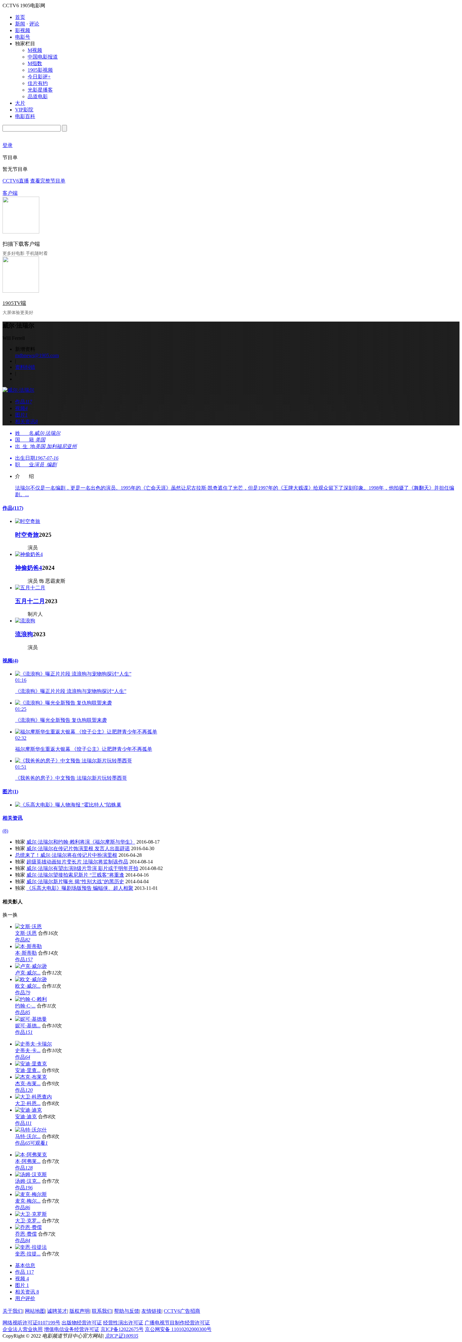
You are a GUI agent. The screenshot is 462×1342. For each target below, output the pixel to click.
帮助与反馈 (126, 1311)
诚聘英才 (57, 1311)
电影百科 (25, 116)
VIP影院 (24, 109)
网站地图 (35, 1311)
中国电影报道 (43, 56)
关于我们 (13, 1311)
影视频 (22, 30)
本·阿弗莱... (28, 1161)
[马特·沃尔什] (31, 1129)
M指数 (35, 63)
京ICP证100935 (121, 1336)
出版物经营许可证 (82, 1322)
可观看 (39, 1143)
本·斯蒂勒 (26, 953)
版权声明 (79, 1311)
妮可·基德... (28, 1025)
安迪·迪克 (26, 1116)
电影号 (22, 37)
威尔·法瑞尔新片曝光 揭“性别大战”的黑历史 (75, 881)
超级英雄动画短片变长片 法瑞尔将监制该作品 (77, 861)
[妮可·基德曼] (31, 1019)
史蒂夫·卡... (28, 1050)
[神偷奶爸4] (29, 554)
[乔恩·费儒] (28, 1227)
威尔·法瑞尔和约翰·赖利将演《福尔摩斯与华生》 (80, 842)
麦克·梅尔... (28, 1201)
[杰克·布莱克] (31, 1077)
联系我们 (102, 1311)
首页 (20, 17)
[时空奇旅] (27, 521)
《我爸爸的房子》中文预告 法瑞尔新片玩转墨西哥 (71, 778)
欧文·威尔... (28, 986)
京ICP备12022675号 (122, 1329)
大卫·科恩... (28, 1103)
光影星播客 (40, 90)
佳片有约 (38, 83)
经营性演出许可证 (123, 1322)
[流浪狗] (25, 620)
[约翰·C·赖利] (31, 999)
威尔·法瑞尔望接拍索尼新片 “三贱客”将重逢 (75, 875)
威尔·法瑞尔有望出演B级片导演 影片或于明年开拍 (82, 868)
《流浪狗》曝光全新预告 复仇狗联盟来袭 (61, 720)
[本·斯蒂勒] (28, 946)
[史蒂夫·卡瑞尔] (33, 1044)
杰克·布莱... (28, 1083)
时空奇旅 (27, 534)
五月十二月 (30, 601)
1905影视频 (40, 70)
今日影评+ (39, 76)
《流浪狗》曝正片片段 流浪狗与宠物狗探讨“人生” (70, 691)
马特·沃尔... (28, 1136)
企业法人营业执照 (23, 1329)
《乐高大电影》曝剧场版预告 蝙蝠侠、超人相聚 (79, 888)
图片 (10, 791)
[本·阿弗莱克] (31, 1154)
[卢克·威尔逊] (31, 966)
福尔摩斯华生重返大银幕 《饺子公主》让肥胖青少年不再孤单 (83, 749)
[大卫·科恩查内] (33, 1096)
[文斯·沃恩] (28, 926)
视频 (10, 660)
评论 (34, 23)
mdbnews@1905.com (37, 355)
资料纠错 (25, 367)
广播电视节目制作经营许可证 (177, 1322)
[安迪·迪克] (28, 1110)
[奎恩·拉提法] (31, 1247)
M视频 (35, 50)
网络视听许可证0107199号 (31, 1322)
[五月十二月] (30, 587)
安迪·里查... (28, 1070)
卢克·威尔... (28, 972)
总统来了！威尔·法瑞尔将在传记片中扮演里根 (66, 855)
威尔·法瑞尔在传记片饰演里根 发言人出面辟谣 (78, 848)
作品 (13, 508)
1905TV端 (14, 303)
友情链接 (151, 1311)
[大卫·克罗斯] (31, 1214)
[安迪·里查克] (31, 1063)
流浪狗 (24, 634)
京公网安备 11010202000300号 (178, 1329)
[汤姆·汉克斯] (31, 1174)
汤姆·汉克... (28, 1181)
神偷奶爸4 (28, 567)
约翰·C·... (25, 1005)
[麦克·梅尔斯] (31, 1194)
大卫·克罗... (28, 1220)
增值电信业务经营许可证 (71, 1329)
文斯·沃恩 (26, 933)
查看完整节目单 (47, 180)
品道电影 (38, 96)
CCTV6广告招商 (182, 1311)
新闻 (20, 23)
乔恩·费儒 (26, 1234)
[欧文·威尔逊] (31, 979)
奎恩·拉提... (28, 1253)
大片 (20, 103)
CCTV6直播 (16, 180)
